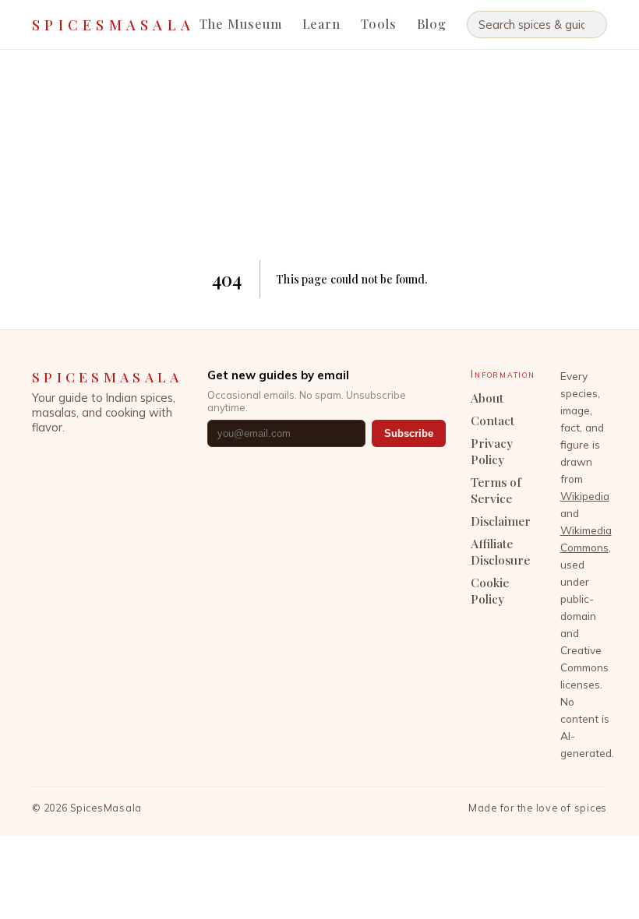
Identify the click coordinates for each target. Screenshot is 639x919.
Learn (321, 24)
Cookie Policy (490, 590)
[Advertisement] (320, 155)
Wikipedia (584, 495)
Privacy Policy (492, 451)
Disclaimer (501, 520)
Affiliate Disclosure (500, 551)
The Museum (240, 24)
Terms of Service (496, 490)
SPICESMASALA (113, 24)
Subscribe (408, 433)
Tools (379, 24)
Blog (432, 24)
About (487, 397)
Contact (492, 420)
